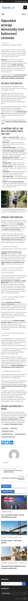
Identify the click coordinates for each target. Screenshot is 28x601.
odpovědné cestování (7, 434)
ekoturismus (5, 428)
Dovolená (13, 45)
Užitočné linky (5, 593)
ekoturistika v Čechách (7, 431)
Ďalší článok (13, 478)
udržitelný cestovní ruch (8, 437)
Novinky (19, 45)
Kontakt (24, 14)
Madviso (25, 598)
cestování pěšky (6, 45)
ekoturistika (14, 428)
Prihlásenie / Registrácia (21, 1)
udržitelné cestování (20, 434)
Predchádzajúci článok (13, 470)
